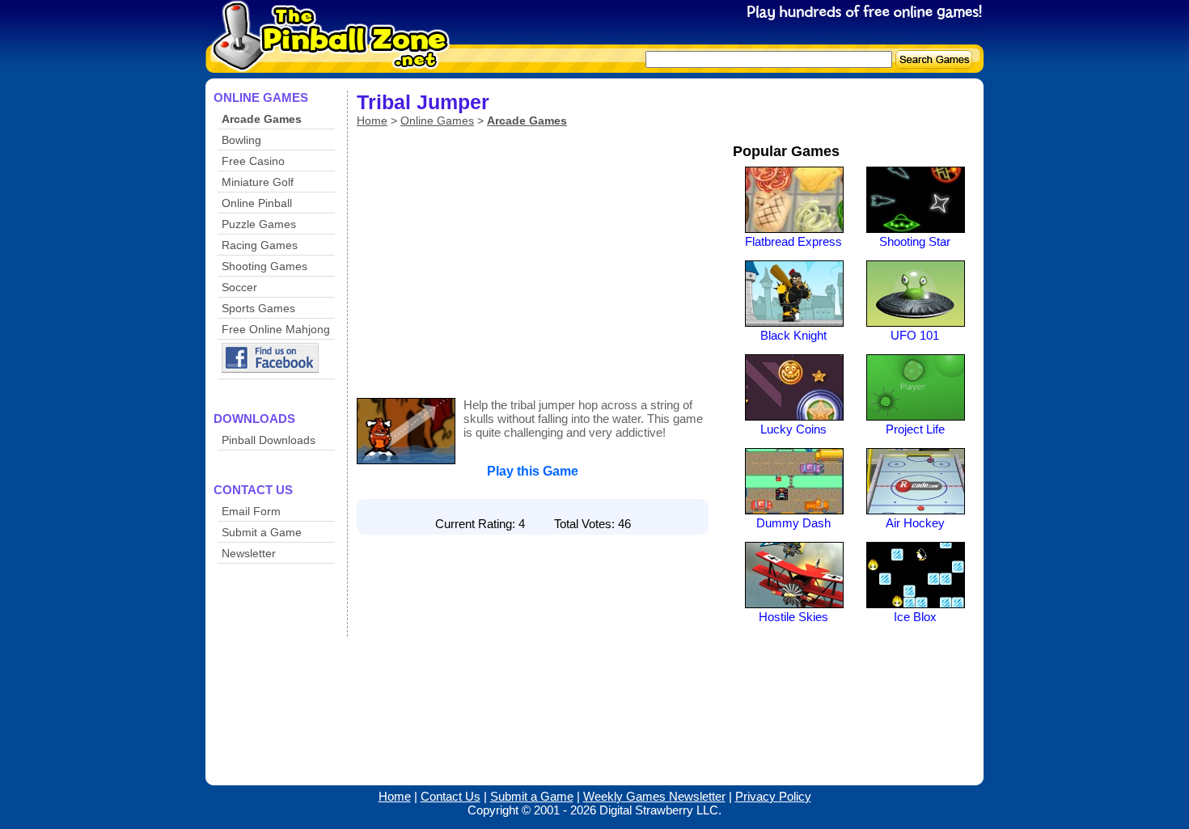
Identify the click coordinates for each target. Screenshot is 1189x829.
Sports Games (258, 308)
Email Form (251, 511)
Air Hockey (915, 523)
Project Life (915, 429)
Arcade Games (262, 118)
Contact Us (450, 796)
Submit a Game (262, 532)
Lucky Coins (793, 429)
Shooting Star (914, 241)
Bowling (241, 139)
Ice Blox (915, 617)
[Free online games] (325, 62)
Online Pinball (257, 203)
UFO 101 (915, 335)
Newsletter (249, 553)
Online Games (437, 120)
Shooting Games (264, 266)
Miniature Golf (258, 182)
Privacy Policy (773, 796)
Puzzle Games (259, 224)
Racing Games (260, 245)
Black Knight (793, 335)
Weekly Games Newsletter (654, 796)
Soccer (239, 287)
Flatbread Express (793, 241)
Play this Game (532, 471)
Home (372, 120)
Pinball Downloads (268, 440)
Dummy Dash (793, 523)
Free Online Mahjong (276, 329)
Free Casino (253, 160)
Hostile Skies (793, 617)
